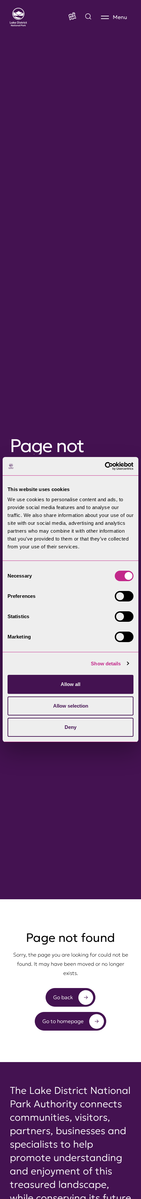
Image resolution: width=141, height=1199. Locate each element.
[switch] (124, 596)
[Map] (72, 17)
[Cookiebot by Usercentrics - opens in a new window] (104, 466)
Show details (106, 663)
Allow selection (70, 706)
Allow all (70, 684)
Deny (70, 727)
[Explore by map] (88, 17)
